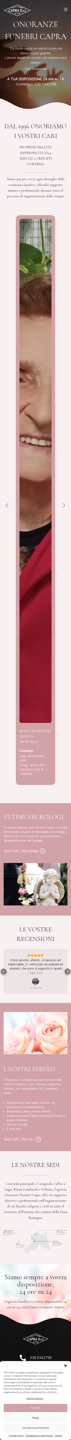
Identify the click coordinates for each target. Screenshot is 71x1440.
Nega (35, 1417)
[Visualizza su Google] (35, 981)
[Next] (64, 505)
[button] (65, 1365)
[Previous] (7, 505)
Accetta (35, 1408)
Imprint (58, 1435)
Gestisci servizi (34, 1398)
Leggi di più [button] (35, 972)
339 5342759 (41, 1357)
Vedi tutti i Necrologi (21, 851)
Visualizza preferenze (35, 1427)
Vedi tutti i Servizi (18, 1139)
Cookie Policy (16, 1435)
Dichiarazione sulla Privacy (39, 1435)
